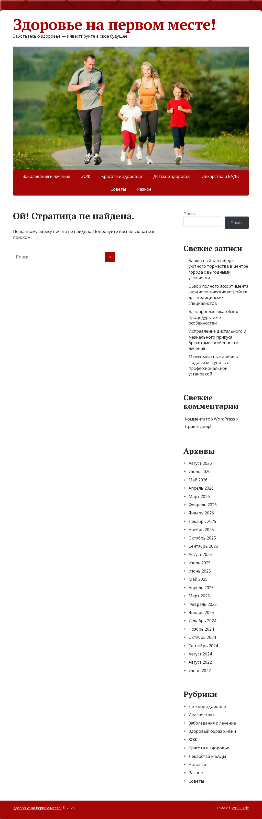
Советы (118, 189)
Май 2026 (198, 480)
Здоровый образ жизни (212, 731)
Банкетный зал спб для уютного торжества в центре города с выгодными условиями (218, 269)
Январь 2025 (201, 612)
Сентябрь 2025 (203, 546)
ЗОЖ (85, 176)
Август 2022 (200, 662)
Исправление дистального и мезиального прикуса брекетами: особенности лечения (217, 339)
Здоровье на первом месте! (114, 24)
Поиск (189, 214)
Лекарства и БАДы (220, 176)
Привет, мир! (198, 426)
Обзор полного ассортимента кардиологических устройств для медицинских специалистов (218, 294)
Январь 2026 (201, 513)
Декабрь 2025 (202, 521)
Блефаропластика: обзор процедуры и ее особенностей (213, 317)
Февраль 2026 (203, 505)
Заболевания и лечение (46, 176)
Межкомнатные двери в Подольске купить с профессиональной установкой (213, 365)
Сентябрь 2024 (203, 646)
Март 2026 (199, 496)
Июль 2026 (200, 471)
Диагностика (202, 715)
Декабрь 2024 (202, 620)
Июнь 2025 (200, 571)
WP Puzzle (240, 807)
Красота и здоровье (121, 176)
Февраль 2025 (203, 604)
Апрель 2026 (201, 488)
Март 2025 (199, 596)
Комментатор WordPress (210, 419)
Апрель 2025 (201, 587)
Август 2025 (200, 554)
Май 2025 (198, 579)
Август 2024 (200, 654)
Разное (144, 189)
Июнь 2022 (200, 670)
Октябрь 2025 (202, 538)
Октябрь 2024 (202, 637)
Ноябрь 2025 (201, 529)
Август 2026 (200, 463)
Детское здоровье (172, 176)
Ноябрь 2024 (201, 629)
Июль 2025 (200, 563)
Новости (197, 764)
